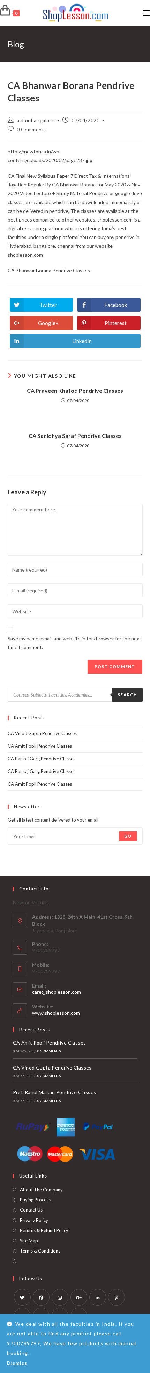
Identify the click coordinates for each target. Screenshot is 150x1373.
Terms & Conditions (40, 1251)
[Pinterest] (116, 1297)
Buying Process (35, 1200)
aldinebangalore (35, 120)
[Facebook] (41, 1297)
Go (128, 836)
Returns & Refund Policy (44, 1230)
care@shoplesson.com (56, 992)
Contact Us (31, 1210)
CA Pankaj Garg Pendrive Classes (41, 759)
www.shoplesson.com (56, 1013)
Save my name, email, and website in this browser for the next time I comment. (74, 642)
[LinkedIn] (97, 1297)
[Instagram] (60, 1297)
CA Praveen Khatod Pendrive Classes (75, 390)
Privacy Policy (34, 1220)
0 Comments (32, 129)
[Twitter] (22, 1297)
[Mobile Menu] (146, 13)
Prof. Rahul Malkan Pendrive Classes (54, 1092)
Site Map (29, 1240)
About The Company (41, 1189)
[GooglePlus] (78, 1297)
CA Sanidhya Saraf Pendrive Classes (75, 435)
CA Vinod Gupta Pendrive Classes (42, 733)
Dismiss (17, 1363)
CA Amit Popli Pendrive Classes (40, 746)
